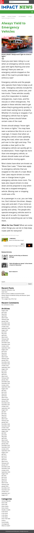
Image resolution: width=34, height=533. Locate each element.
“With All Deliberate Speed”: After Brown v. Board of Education (20, 264)
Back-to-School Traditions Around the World (13, 293)
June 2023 (4, 371)
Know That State (6, 518)
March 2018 (5, 482)
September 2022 (6, 387)
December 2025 (6, 323)
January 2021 (5, 422)
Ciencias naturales (6, 501)
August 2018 (5, 474)
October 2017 (5, 491)
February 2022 (5, 399)
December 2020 (6, 424)
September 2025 (6, 328)
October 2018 (5, 470)
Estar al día (4, 502)
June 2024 (4, 351)
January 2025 (5, 340)
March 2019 (5, 461)
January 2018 (5, 486)
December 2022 (6, 381)
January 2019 (5, 465)
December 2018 (6, 466)
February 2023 (5, 378)
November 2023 (6, 364)
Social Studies (12, 16)
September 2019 (6, 450)
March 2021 (5, 419)
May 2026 (4, 314)
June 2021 (4, 413)
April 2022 (4, 395)
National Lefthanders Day (8, 290)
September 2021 (6, 408)
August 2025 (5, 330)
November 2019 (6, 447)
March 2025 (5, 337)
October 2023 (5, 365)
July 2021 (4, 411)
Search (3, 281)
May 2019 (4, 458)
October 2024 (5, 346)
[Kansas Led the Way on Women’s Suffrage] (5, 257)
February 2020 (5, 442)
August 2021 (5, 410)
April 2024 (4, 355)
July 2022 (4, 390)
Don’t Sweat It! (13, 271)
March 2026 (5, 317)
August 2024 (5, 349)
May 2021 (4, 415)
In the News (5, 515)
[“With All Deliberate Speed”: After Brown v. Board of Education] (5, 265)
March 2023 (5, 376)
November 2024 (6, 344)
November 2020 (6, 426)
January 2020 (5, 443)
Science (3, 520)
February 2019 (5, 463)
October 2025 (5, 326)
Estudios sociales (6, 510)
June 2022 (4, 392)
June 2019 (4, 456)
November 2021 (6, 404)
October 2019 (5, 449)
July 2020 (4, 433)
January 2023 (5, 380)
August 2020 (5, 431)
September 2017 (6, 493)
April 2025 (4, 335)
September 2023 (6, 367)
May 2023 (4, 372)
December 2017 (6, 488)
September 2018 (6, 472)
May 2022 (4, 394)
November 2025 (6, 324)
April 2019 (4, 459)
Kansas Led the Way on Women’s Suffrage (18, 256)
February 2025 (5, 339)
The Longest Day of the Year (9, 299)
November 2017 (6, 490)
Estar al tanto (5, 506)
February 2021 (5, 420)
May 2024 (4, 353)
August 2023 (5, 369)
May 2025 (4, 333)
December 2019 (6, 445)
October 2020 (5, 427)
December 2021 (6, 403)
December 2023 (6, 362)
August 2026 (5, 310)
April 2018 (4, 481)
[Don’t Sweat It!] (5, 273)
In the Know (5, 511)
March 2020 (5, 440)
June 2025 (4, 332)
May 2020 (4, 436)
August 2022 (5, 388)
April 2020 (4, 438)
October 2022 (5, 385)
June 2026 (4, 312)
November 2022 (6, 383)
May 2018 (4, 479)
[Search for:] (19, 1)
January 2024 (5, 360)
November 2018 (6, 468)
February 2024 (5, 358)
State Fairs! (4, 292)
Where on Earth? (6, 526)
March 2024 (5, 356)
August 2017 (5, 495)
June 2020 (4, 435)
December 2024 (6, 342)
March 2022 (5, 397)
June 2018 (4, 477)
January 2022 (5, 401)
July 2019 (4, 454)
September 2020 (6, 429)
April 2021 (4, 417)
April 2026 (4, 316)
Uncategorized (5, 524)
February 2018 (5, 484)
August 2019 (5, 452)
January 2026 (5, 321)
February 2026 (5, 319)
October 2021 (5, 406)
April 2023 (4, 374)
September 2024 (6, 348)
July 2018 (4, 475)
